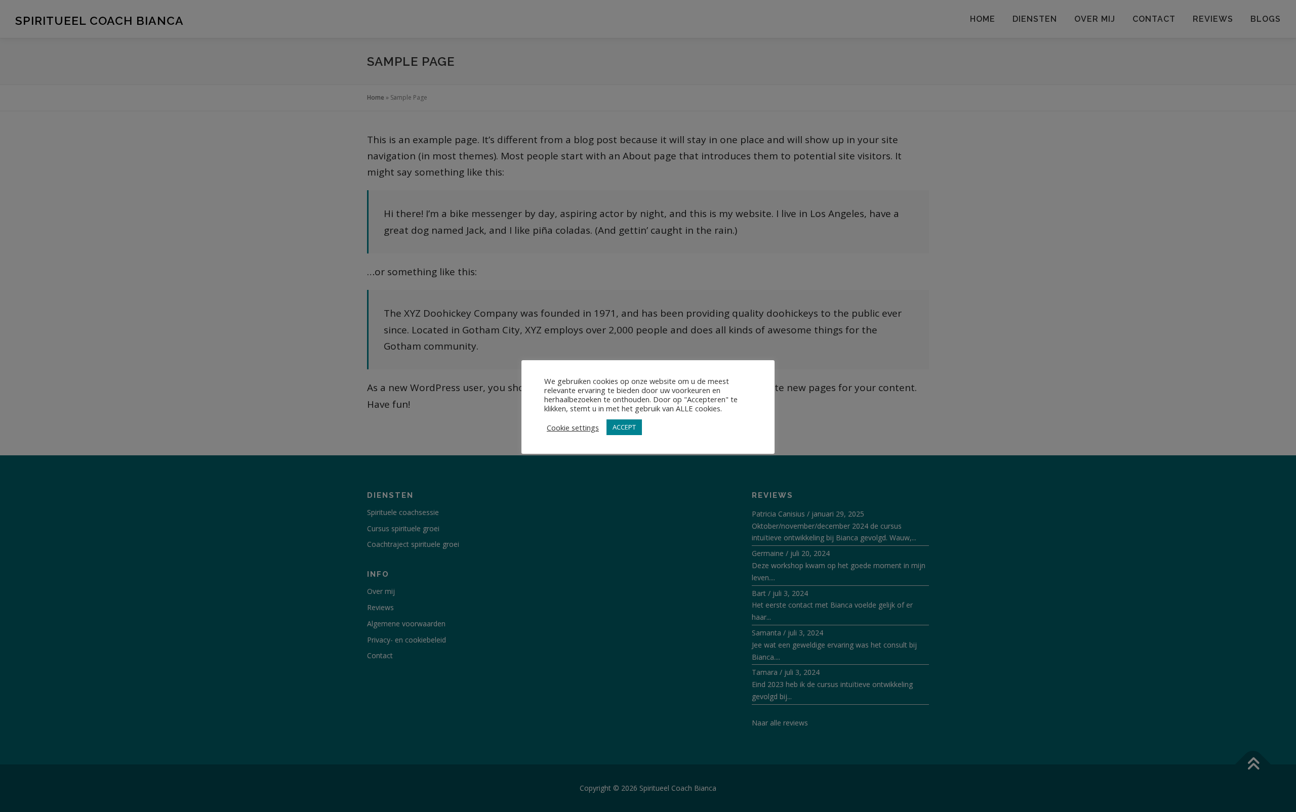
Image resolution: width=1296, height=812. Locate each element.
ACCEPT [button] (624, 427)
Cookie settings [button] (573, 427)
